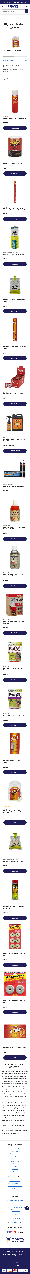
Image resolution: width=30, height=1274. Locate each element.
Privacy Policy (15, 1161)
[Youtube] (15, 1232)
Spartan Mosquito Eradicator (13, 486)
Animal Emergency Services (15, 1183)
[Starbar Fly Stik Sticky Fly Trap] (15, 192)
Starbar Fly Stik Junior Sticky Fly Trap (14, 347)
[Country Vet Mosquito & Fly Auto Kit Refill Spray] (15, 557)
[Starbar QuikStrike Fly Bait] (15, 146)
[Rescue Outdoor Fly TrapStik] (15, 237)
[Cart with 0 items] (26, 6)
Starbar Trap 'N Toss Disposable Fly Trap (14, 811)
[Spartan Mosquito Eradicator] (15, 469)
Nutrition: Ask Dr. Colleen (15, 1186)
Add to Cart (15, 264)
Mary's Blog (15, 1188)
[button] (15, 60)
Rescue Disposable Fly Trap (13, 861)
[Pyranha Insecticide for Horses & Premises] (15, 889)
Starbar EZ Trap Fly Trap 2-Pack (14, 1047)
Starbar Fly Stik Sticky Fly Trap (14, 209)
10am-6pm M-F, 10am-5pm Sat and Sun (15, 1207)
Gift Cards (15, 1164)
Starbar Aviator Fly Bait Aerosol (14, 118)
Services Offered (15, 1156)
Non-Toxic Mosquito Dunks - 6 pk (14, 954)
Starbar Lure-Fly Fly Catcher (13, 394)
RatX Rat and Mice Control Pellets (12, 669)
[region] (15, 44)
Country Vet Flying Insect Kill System (13, 622)
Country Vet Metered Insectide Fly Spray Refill (14, 528)
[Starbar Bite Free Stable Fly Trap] (15, 743)
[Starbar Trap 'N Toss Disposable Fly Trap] (15, 790)
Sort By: (5, 84)
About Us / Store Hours (15, 1148)
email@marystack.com (16, 1222)
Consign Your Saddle (15, 1181)
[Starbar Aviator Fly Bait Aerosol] (15, 101)
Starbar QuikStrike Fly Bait (12, 163)
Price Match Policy (15, 1154)
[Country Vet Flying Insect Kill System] (15, 604)
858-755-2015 (16, 1214)
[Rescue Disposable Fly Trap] (15, 841)
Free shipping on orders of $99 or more (15, 2)
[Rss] (18, 1232)
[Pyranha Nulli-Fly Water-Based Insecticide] (15, 422)
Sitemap (15, 1171)
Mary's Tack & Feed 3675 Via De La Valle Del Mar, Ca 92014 (15, 1201)
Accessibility (15, 1169)
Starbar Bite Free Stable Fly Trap (13, 761)
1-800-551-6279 (16, 1211)
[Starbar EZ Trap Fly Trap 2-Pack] (15, 1030)
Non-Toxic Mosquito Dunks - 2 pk (14, 1001)
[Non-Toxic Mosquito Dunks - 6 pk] (15, 936)
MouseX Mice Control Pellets (13, 715)
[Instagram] (11, 1232)
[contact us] (22, 6)
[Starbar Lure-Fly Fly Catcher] (15, 376)
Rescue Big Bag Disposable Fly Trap (14, 300)
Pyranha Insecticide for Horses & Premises (14, 907)
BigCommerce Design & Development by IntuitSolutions (15, 1255)
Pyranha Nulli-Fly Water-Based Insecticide (14, 440)
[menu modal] (3, 6)
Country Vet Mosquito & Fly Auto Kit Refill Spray (13, 575)
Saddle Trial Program (15, 1159)
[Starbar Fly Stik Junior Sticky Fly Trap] (15, 329)
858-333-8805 (16, 1218)
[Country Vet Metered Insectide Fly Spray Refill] (15, 510)
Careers (15, 1191)
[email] (21, 1232)
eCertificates (15, 1166)
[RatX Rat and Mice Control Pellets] (15, 651)
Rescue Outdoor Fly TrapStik (13, 254)
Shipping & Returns (15, 1151)
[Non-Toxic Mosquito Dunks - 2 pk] (15, 983)
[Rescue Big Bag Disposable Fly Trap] (15, 282)
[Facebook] (8, 1232)
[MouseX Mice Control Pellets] (15, 698)
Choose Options (15, 128)
